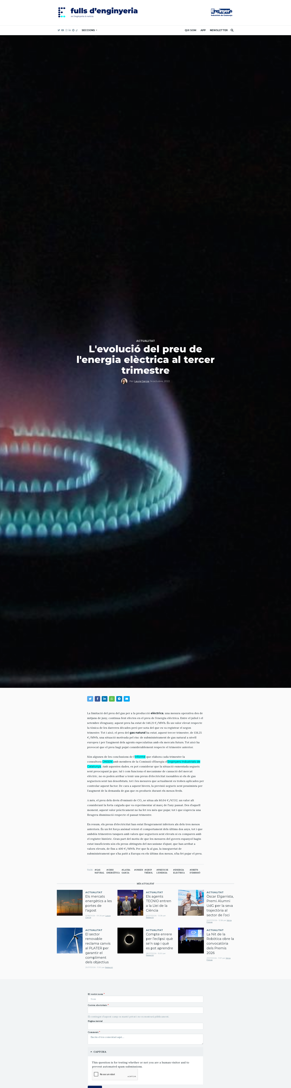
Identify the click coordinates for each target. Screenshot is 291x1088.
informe (140, 756)
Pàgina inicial (95, 1021)
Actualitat (145, 341)
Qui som (190, 30)
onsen (139, 870)
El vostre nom (95, 994)
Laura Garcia (141, 381)
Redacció (150, 917)
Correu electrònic (97, 1005)
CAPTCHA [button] (100, 1051)
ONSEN (107, 761)
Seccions (89, 30)
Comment (93, 1032)
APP (203, 30)
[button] (90, 698)
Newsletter (219, 30)
